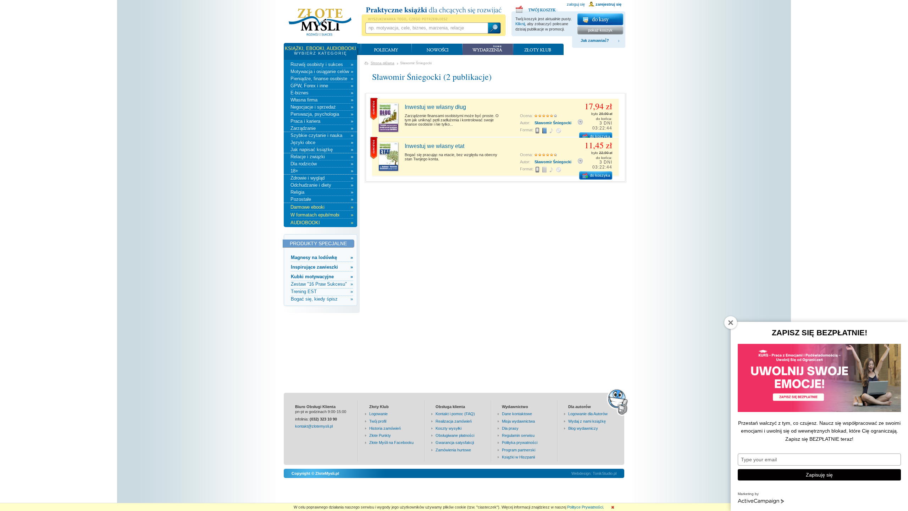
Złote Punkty (380, 435)
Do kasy (600, 19)
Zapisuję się (819, 475)
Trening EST (322, 291)
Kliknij (520, 24)
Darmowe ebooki (321, 207)
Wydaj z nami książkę (587, 421)
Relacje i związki (321, 156)
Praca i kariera (321, 121)
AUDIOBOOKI (321, 222)
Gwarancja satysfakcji (455, 442)
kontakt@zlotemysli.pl (314, 426)
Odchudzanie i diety (321, 185)
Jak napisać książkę (321, 149)
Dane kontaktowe (517, 414)
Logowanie (378, 414)
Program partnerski (518, 450)
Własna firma (321, 100)
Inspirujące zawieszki (322, 267)
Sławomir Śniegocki (553, 123)
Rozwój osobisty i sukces (321, 64)
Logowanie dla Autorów (588, 414)
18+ (321, 171)
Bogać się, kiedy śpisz (322, 299)
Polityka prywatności (519, 442)
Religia (321, 192)
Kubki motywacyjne (322, 276)
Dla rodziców (321, 163)
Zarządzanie (321, 128)
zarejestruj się (608, 4)
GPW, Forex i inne (321, 85)
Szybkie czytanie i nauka (321, 135)
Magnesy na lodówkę (322, 257)
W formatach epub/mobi (321, 215)
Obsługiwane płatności (455, 435)
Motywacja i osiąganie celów (321, 71)
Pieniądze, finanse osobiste (321, 78)
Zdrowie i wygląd (321, 178)
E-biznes (321, 92)
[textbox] (426, 28)
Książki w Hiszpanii (518, 457)
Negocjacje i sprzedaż (321, 107)
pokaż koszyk (600, 30)
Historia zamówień (385, 428)
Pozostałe (321, 199)
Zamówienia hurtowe (453, 450)
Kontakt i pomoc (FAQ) (455, 414)
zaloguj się (576, 4)
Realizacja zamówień (454, 421)
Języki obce (321, 142)
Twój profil (377, 421)
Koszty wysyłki (448, 428)
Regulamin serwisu (518, 435)
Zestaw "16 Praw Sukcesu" (322, 284)
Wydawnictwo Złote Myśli (320, 22)
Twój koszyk (537, 8)
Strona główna (382, 63)
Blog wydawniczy (583, 428)
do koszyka (600, 136)
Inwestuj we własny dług (435, 107)
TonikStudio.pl (604, 473)
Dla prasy (510, 428)
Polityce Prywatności (585, 507)
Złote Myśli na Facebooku (391, 442)
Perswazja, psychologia (321, 114)
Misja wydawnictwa (518, 421)
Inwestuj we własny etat (434, 146)
